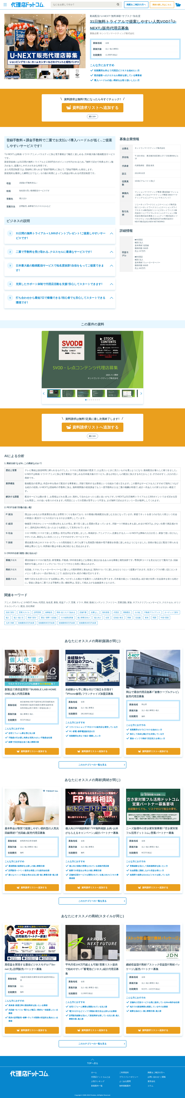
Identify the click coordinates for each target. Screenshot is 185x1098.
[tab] (86, 400)
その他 (137, 612)
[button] (54, 393)
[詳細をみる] (32, 668)
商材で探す (32, 618)
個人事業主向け (83, 618)
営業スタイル (24, 612)
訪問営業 (37, 612)
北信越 (138, 618)
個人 (7, 618)
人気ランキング (97, 1081)
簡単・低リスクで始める (66, 612)
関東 (129, 618)
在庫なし (94, 612)
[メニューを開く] (5, 4)
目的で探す (10, 612)
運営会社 (151, 1081)
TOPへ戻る (92, 1063)
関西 (154, 618)
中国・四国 (165, 618)
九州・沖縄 (10, 623)
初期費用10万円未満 (26, 623)
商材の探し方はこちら (161, 5)
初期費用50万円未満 (67, 623)
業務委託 (126, 612)
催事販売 (48, 612)
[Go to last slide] (44, 393)
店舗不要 (83, 612)
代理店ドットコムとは (100, 1077)
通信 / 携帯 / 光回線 (48, 618)
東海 (146, 618)
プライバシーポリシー (128, 1077)
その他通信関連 (67, 618)
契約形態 (105, 612)
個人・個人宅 (18, 618)
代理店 (116, 612)
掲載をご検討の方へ (136, 4)
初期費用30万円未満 (46, 623)
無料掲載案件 (125, 1086)
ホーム (94, 1072)
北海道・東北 (118, 618)
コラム (150, 1086)
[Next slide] (141, 393)
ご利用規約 (124, 1072)
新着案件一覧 (97, 1086)
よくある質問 (125, 1081)
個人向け (97, 618)
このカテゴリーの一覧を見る (92, 765)
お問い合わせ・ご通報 (157, 1077)
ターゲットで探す (171, 612)
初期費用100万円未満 (87, 623)
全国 (107, 618)
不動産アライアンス (152, 612)
